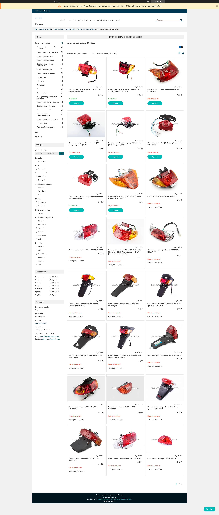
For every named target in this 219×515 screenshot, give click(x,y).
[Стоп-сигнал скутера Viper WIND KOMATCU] (86, 232)
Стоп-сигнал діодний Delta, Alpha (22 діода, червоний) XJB (84, 144)
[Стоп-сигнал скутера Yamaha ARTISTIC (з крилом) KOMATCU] (165, 285)
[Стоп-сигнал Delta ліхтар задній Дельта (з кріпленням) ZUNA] (86, 178)
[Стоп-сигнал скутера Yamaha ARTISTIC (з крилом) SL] (86, 337)
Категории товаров (42, 43)
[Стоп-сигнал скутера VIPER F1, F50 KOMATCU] (86, 389)
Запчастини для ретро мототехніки (45, 65)
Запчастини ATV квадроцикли (48, 102)
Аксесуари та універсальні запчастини (47, 97)
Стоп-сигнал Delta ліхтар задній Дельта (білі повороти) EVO (124, 144)
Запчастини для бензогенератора (43, 114)
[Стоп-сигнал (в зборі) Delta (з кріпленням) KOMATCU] (165, 125)
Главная (62, 20)
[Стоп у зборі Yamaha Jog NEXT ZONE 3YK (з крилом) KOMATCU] (125, 337)
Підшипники (41, 77)
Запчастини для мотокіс (46, 106)
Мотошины (41, 89)
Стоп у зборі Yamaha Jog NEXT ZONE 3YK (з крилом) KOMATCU (124, 356)
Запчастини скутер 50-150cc (64, 29)
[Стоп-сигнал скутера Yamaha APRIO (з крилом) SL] (125, 285)
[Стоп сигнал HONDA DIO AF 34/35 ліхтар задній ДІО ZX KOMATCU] (125, 71)
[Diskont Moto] (38, 18)
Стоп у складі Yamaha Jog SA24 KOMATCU (164, 355)
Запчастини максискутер (46, 56)
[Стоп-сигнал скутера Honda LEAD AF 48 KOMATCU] (165, 71)
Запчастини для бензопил (46, 73)
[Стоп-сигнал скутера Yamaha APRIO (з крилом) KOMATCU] (86, 285)
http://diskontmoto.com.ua (49, 336)
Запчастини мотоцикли (45, 60)
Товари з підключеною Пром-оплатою (48, 47)
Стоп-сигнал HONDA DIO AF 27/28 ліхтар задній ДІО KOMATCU (85, 90)
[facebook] (180, 47)
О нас (88, 20)
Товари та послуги (45, 29)
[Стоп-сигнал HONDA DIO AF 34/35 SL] (165, 178)
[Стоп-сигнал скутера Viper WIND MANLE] (125, 440)
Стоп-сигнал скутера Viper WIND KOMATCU (86, 250)
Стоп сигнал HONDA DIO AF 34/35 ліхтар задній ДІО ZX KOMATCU (124, 90)
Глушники (40, 85)
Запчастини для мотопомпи (47, 119)
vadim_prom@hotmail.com (50, 339)
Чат (211, 509)
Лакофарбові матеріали (46, 127)
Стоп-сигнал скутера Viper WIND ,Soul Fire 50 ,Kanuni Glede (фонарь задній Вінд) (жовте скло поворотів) (125, 252)
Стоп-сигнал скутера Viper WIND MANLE (124, 458)
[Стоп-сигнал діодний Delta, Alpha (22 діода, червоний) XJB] (86, 125)
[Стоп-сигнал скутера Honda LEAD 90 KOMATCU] (86, 440)
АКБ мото (40, 81)
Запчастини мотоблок (45, 110)
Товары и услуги (75, 20)
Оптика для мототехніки (86, 29)
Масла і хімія (42, 93)
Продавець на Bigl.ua (109, 497)
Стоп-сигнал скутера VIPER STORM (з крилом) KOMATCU (162, 408)
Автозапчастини (43, 123)
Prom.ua (120, 495)
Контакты (97, 20)
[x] (182, 47)
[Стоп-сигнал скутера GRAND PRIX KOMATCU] (125, 389)
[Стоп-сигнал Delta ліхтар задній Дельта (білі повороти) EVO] (125, 125)
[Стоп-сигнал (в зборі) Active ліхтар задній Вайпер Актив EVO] (125, 178)
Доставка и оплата (111, 20)
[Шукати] (181, 20)
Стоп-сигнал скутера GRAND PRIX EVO (162, 458)
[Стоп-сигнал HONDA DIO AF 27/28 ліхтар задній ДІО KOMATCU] (86, 71)
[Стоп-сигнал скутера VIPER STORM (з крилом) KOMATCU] (165, 389)
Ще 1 (39, 239)
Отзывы (38, 137)
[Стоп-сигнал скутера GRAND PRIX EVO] (165, 440)
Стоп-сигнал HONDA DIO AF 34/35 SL (161, 196)
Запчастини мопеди (44, 69)
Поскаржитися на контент (104, 499)
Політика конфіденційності (123, 499)
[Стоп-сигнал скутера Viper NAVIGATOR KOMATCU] (165, 232)
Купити (76, 103)
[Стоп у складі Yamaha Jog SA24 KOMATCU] (165, 337)
